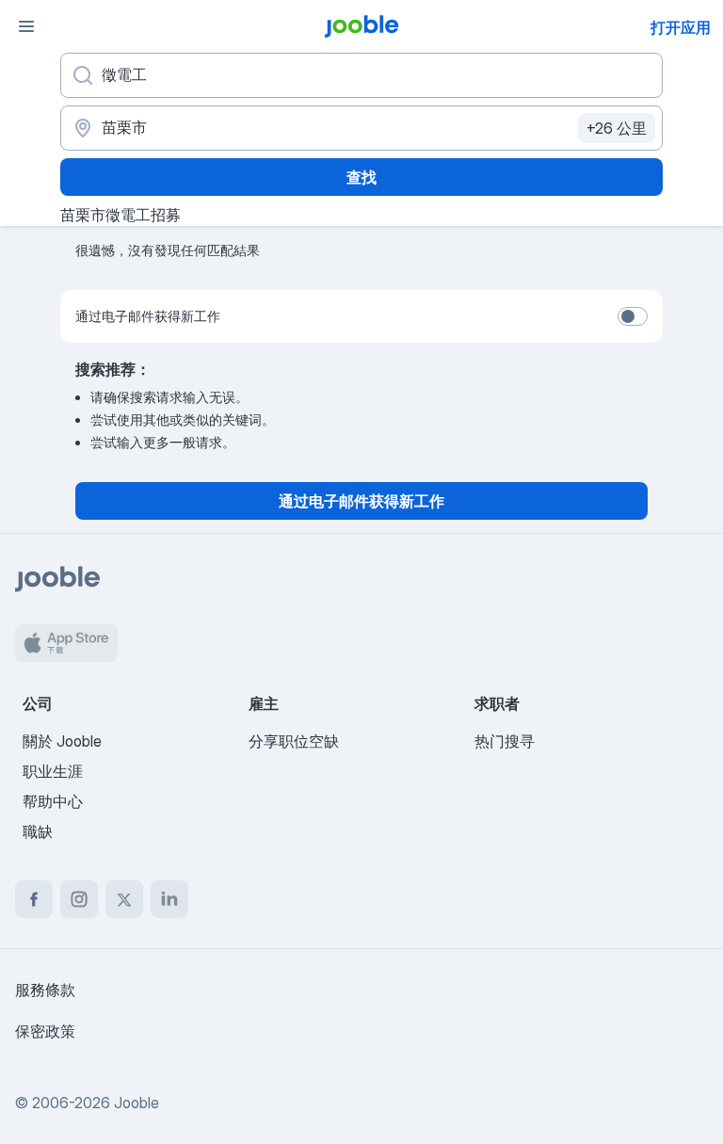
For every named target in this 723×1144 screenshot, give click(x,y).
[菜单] (26, 26)
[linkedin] (169, 899)
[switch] (633, 316)
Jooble (136, 1102)
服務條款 (45, 989)
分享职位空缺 (294, 741)
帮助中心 (53, 801)
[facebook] (34, 899)
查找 (361, 177)
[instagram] (79, 899)
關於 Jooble (62, 741)
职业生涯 (53, 771)
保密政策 (45, 1031)
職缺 (38, 831)
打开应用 (681, 27)
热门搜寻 (504, 741)
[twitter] (124, 899)
